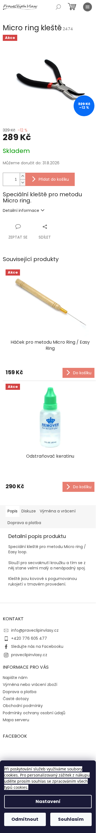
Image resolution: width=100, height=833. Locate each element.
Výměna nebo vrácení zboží (30, 684)
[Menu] (87, 7)
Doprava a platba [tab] (24, 522)
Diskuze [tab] (28, 511)
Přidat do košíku (54, 179)
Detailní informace (21, 210)
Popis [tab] (13, 511)
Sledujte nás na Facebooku (37, 646)
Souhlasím (71, 819)
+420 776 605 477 (29, 638)
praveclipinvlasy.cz (29, 655)
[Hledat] (58, 7)
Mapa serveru (16, 720)
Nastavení (48, 801)
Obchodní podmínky (23, 705)
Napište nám (15, 677)
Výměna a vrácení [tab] (58, 511)
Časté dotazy (16, 698)
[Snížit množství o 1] (22, 182)
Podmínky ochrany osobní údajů (34, 713)
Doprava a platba (19, 692)
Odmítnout (24, 819)
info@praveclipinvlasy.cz (35, 630)
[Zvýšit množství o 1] (22, 176)
